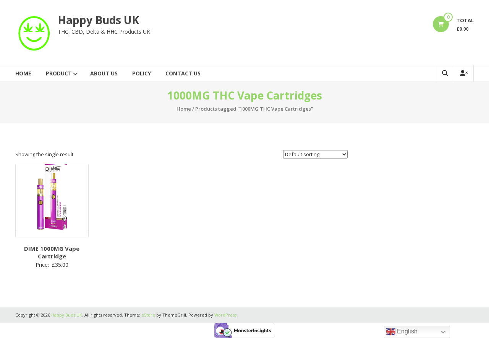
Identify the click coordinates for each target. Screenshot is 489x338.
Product (59, 73)
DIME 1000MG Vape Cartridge (51, 252)
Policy (141, 73)
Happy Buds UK (98, 20)
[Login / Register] (463, 73)
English (406, 331)
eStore (148, 315)
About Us (104, 73)
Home (23, 73)
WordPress (225, 315)
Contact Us (183, 73)
